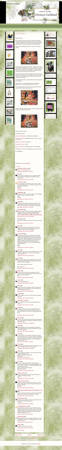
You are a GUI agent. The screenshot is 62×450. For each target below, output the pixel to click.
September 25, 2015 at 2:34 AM (25, 283)
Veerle (18, 201)
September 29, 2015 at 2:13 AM (25, 427)
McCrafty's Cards (21, 300)
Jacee (18, 350)
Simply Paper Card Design (23, 357)
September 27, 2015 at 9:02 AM (25, 370)
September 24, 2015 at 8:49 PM (25, 207)
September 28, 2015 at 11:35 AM (25, 403)
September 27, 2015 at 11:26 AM (25, 378)
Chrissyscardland (13, 3)
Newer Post (18, 435)
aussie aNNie (20, 209)
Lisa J (18, 225)
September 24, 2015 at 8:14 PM (25, 189)
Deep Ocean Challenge (20, 141)
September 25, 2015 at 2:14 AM (25, 277)
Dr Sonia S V (20, 182)
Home (29, 435)
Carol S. (19, 317)
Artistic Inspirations (20, 146)
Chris (18, 307)
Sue (18, 174)
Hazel (18, 249)
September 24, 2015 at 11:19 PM (25, 223)
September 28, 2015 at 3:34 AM (25, 387)
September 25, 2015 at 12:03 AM (25, 255)
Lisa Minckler (20, 233)
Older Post (40, 435)
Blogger (38, 443)
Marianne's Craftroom (22, 168)
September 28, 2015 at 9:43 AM (25, 395)
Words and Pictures (22, 380)
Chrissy (51, 33)
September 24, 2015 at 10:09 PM (25, 216)
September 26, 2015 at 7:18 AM (25, 341)
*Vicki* (18, 325)
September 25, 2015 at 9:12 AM (25, 304)
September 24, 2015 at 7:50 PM (25, 179)
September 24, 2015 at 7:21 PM (25, 171)
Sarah (18, 285)
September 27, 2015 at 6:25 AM (25, 358)
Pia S (18, 333)
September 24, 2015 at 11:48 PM (25, 247)
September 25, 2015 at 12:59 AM (25, 268)
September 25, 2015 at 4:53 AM (25, 291)
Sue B (18, 361)
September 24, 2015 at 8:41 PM (25, 199)
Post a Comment (20, 430)
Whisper (19, 424)
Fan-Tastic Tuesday (19, 138)
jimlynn (19, 270)
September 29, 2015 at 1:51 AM (25, 422)
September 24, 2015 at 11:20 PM (25, 231)
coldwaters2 (20, 192)
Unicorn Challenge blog (20, 135)
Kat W (18, 258)
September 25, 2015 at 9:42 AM (25, 315)
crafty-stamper (20, 372)
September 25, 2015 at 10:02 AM (25, 323)
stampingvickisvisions (22, 406)
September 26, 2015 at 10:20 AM (25, 348)
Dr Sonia (19, 188)
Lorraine (19, 293)
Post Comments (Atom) (32, 437)
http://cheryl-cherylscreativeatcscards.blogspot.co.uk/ (29, 390)
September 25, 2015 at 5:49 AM (25, 298)
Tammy (19, 344)
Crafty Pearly (20, 416)
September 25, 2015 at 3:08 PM (25, 331)
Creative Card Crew (20, 144)
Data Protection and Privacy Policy (50, 117)
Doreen (19, 279)
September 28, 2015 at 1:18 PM (25, 414)
